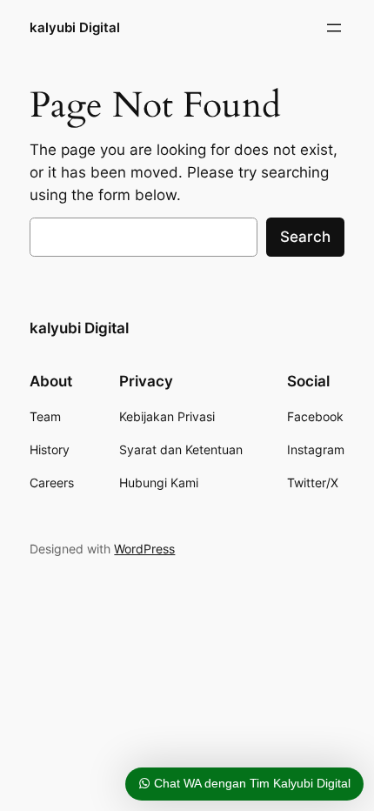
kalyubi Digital (75, 28)
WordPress (144, 548)
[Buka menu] (334, 27)
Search (305, 236)
